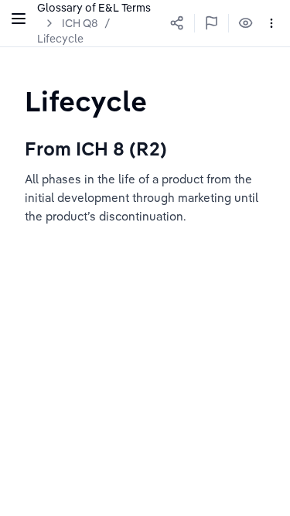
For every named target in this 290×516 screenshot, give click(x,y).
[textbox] (86, 101)
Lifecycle (60, 39)
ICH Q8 (80, 23)
